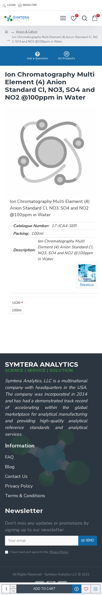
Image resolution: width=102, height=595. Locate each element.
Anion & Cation (26, 32)
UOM (16, 302)
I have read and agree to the (39, 552)
